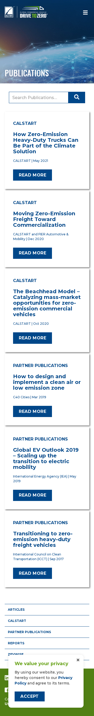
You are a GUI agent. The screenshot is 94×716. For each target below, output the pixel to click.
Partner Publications (29, 632)
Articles (16, 609)
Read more (32, 175)
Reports (16, 643)
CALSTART (17, 621)
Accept (29, 696)
